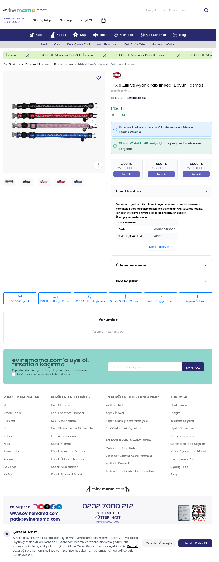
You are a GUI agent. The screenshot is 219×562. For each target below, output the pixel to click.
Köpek (61, 35)
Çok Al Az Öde (134, 44)
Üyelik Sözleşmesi (182, 428)
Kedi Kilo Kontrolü (117, 463)
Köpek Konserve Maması (68, 451)
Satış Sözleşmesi (182, 436)
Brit (6, 428)
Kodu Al (126, 174)
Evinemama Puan (183, 459)
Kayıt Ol (86, 20)
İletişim (175, 413)
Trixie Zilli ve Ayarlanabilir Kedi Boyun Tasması (106, 64)
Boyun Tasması (63, 64)
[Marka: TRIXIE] (117, 75)
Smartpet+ (11, 451)
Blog (182, 35)
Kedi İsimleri (114, 405)
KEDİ (25, 64)
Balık (103, 35)
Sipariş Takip (42, 20)
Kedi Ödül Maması (64, 421)
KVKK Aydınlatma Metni (188, 451)
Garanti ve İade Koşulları (188, 444)
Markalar (126, 35)
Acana (8, 459)
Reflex (7, 436)
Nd (5, 405)
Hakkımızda (178, 405)
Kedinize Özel (50, 44)
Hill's (6, 444)
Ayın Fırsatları (107, 44)
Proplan (9, 421)
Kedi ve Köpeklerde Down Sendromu (131, 471)
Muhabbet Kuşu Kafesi (121, 448)
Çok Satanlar (156, 35)
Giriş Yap (66, 20)
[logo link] (25, 10)
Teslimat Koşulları (182, 421)
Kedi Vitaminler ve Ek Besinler (72, 428)
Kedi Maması (60, 405)
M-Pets (8, 474)
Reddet (132, 546)
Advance (9, 467)
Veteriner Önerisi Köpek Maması (128, 456)
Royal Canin (12, 413)
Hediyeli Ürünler (163, 44)
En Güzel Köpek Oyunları (123, 428)
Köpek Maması (61, 444)
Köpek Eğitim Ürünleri (66, 474)
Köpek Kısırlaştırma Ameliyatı (126, 421)
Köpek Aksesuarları (64, 467)
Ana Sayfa (10, 64)
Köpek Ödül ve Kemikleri (68, 459)
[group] (54, 122)
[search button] (206, 10)
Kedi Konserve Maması (67, 413)
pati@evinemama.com (35, 519)
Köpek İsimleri (115, 413)
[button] (92, 121)
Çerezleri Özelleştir (159, 543)
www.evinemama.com (34, 513)
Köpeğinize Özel (78, 44)
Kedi (39, 35)
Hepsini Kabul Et (195, 543)
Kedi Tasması (41, 64)
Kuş (83, 35)
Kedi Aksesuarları (63, 436)
